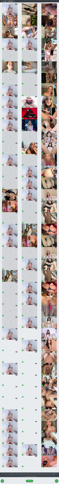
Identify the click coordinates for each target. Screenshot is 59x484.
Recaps (30, 476)
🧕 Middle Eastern (17, 473)
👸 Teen (26, 473)
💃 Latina (9, 473)
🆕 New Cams (56, 473)
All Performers (33, 476)
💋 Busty (46, 473)
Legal (36, 476)
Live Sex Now (29, 480)
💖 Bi (52, 473)
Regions (27, 476)
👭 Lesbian (49, 473)
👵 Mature (22, 473)
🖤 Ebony (5, 473)
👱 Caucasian (12, 473)
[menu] (2, 480)
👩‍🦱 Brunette (32, 473)
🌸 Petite (43, 473)
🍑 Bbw (40, 473)
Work (28, 476)
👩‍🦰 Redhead (36, 473)
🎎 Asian (2, 473)
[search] (56, 480)
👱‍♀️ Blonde (29, 473)
